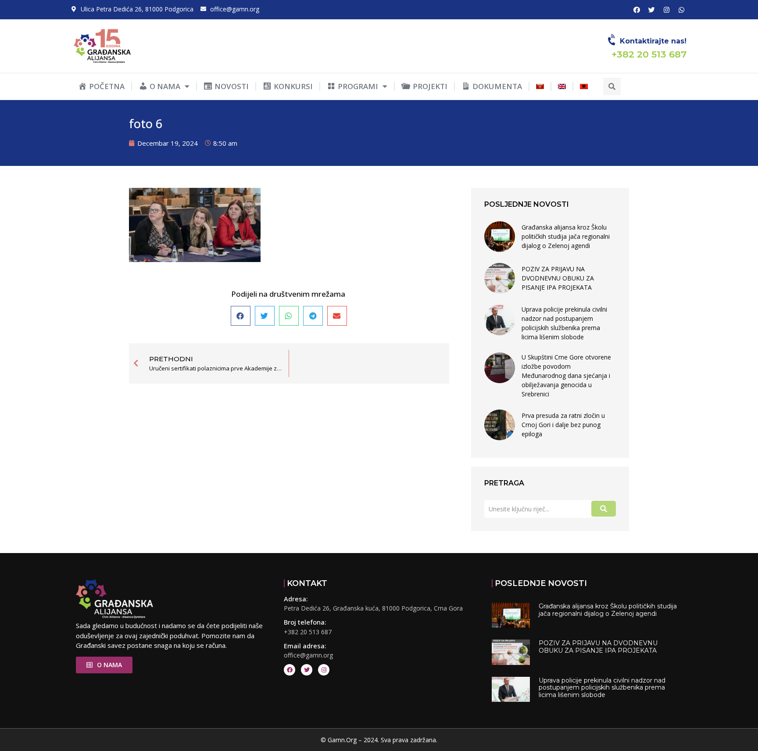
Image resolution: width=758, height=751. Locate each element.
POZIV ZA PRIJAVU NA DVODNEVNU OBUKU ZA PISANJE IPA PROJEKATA (558, 278)
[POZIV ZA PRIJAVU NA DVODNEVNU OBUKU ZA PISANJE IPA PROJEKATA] (499, 278)
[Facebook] (636, 9)
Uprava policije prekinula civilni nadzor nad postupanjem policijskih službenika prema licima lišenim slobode (564, 323)
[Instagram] (666, 9)
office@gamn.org (308, 655)
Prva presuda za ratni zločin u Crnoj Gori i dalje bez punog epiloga (563, 424)
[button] (612, 86)
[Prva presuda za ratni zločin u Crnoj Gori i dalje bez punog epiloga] (499, 425)
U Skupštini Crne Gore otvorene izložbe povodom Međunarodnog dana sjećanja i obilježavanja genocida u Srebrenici (566, 375)
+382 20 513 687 (308, 632)
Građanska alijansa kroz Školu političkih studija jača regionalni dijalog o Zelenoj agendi (566, 236)
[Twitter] (651, 9)
